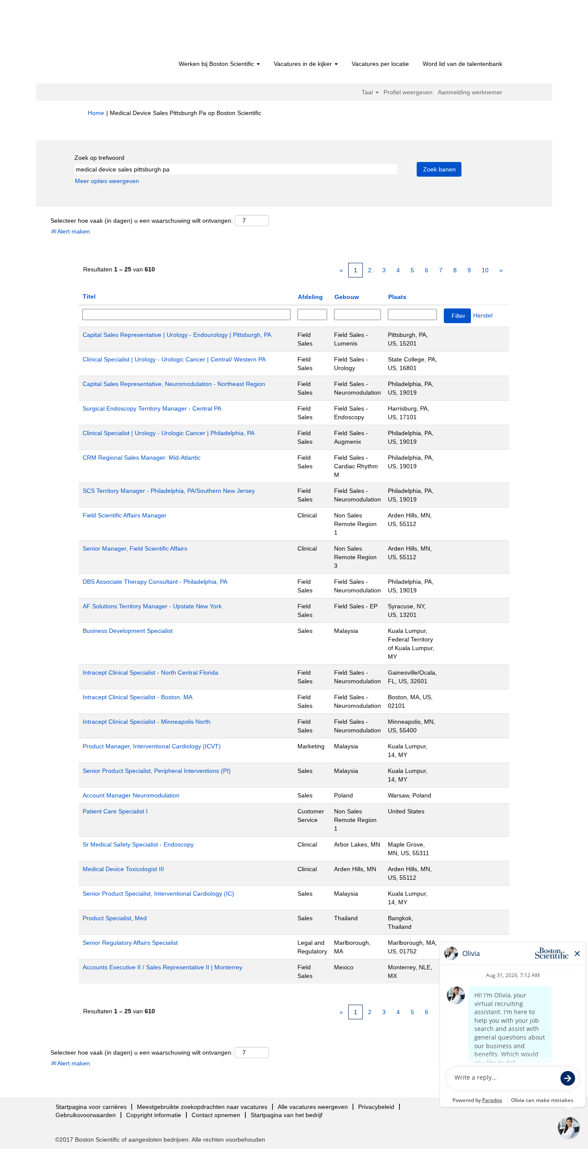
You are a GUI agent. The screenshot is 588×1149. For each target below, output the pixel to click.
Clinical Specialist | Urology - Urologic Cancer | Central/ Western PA (174, 359)
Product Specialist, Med (115, 918)
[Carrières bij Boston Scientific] (137, 31)
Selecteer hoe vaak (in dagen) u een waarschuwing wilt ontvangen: (141, 220)
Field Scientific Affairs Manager (125, 515)
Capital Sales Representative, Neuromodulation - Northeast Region (174, 383)
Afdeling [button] (310, 296)
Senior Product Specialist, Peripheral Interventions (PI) (157, 770)
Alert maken (73, 231)
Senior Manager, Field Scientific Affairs (135, 548)
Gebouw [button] (346, 296)
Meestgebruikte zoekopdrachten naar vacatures (202, 1106)
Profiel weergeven (408, 92)
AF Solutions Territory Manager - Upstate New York (152, 606)
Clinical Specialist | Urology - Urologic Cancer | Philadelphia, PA (168, 433)
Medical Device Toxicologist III (123, 869)
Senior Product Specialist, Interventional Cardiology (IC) (158, 893)
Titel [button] (89, 296)
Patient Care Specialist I (115, 811)
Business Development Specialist (128, 630)
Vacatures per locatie (380, 63)
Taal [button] (368, 92)
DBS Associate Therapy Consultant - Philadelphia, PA (155, 581)
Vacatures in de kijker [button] (304, 63)
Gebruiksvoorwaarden (86, 1115)
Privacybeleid (376, 1106)
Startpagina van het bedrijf (286, 1115)
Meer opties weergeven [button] (107, 180)
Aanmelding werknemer (470, 92)
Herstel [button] (482, 315)
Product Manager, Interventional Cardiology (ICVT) (152, 746)
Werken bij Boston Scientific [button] (217, 63)
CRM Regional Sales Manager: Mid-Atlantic (142, 457)
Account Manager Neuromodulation (131, 795)
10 (485, 270)
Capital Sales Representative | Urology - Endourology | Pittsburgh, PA (177, 334)
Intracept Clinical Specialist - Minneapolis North (146, 721)
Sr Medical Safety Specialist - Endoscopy (138, 844)
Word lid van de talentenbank (462, 63)
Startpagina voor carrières (91, 1106)
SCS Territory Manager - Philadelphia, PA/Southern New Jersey (169, 490)
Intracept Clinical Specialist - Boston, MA (137, 697)
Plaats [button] (397, 296)
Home (96, 112)
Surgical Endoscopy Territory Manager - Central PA (152, 408)
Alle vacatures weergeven (313, 1106)
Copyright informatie (153, 1115)
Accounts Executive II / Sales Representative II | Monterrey (162, 967)
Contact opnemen (216, 1115)
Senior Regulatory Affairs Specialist (130, 942)
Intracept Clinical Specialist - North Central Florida (150, 672)
